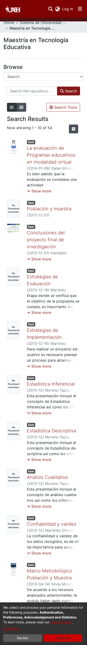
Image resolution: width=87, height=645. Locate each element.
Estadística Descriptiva (51, 430)
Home (9, 22)
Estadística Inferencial (51, 384)
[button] (39, 191)
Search (70, 91)
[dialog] (43, 624)
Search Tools (65, 107)
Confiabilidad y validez (52, 524)
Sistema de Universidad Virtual (43, 22)
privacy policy (61, 622)
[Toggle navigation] (80, 8)
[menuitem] (57, 9)
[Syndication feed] (73, 128)
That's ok (63, 638)
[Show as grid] (21, 107)
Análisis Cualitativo (47, 477)
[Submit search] (50, 9)
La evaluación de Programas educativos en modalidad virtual (51, 155)
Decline (22, 638)
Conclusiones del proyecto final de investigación (46, 239)
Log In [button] (68, 9)
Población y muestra (49, 209)
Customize (11, 629)
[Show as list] (12, 107)
